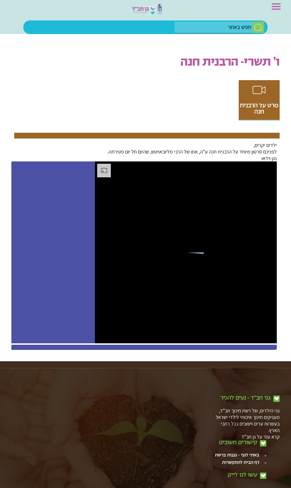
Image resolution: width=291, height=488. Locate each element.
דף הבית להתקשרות (240, 457)
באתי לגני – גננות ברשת (237, 449)
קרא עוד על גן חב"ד (260, 430)
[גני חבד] (145, 11)
